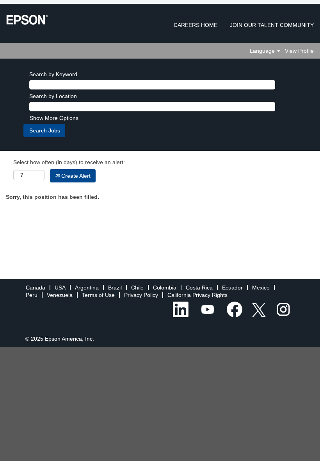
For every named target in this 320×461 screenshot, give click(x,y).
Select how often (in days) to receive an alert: (69, 162)
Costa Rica (199, 287)
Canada (35, 287)
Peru (31, 295)
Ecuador (232, 287)
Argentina (87, 287)
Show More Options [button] (54, 118)
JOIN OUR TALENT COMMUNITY (272, 25)
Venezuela (60, 295)
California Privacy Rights (197, 295)
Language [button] (263, 51)
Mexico (261, 287)
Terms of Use (98, 295)
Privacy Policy (141, 295)
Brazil (115, 287)
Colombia (164, 287)
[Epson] (27, 20)
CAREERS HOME (195, 25)
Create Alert (75, 176)
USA (60, 287)
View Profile (299, 51)
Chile (137, 287)
